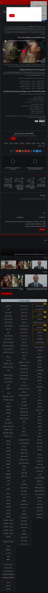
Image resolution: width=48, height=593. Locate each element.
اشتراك (11, 15)
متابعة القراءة (24, 18)
